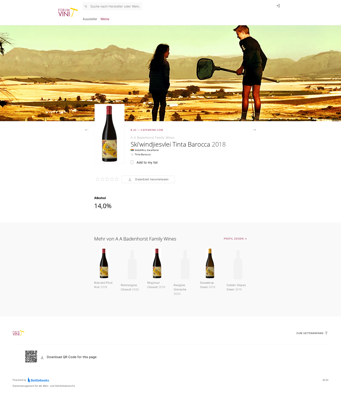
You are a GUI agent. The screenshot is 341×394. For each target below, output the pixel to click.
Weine (104, 19)
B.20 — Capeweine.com (147, 129)
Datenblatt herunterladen (152, 179)
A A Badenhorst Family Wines (152, 137)
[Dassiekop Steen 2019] (254, 130)
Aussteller (90, 19)
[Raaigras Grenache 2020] (87, 130)
